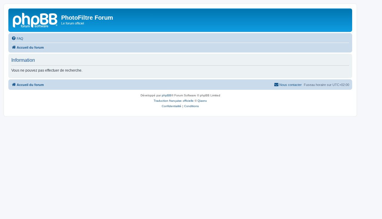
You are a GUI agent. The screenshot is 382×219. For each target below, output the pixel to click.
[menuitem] (17, 38)
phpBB (166, 95)
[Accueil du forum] (35, 19)
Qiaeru (202, 100)
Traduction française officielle (174, 100)
